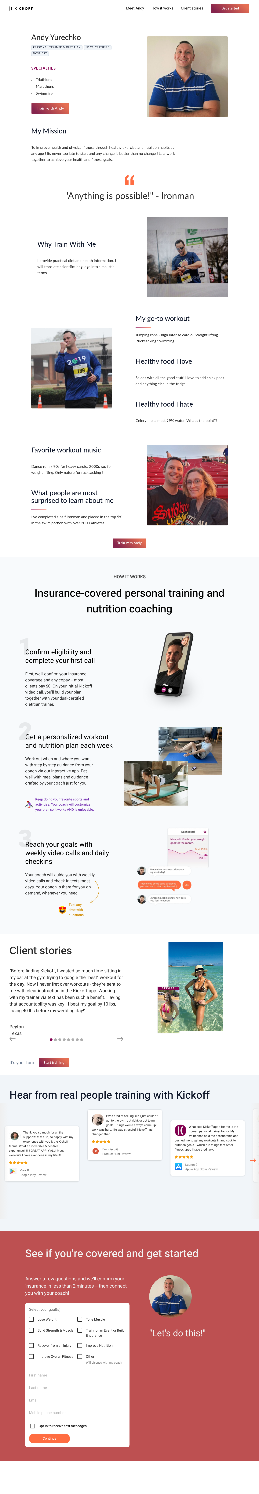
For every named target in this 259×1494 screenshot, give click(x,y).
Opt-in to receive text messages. (63, 1426)
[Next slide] (120, 1039)
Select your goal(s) (44, 1309)
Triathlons (44, 80)
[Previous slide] (12, 1039)
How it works (162, 8)
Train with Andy (50, 108)
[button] (51, 1039)
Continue (50, 1438)
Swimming (44, 93)
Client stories (192, 8)
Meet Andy (135, 8)
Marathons (45, 87)
